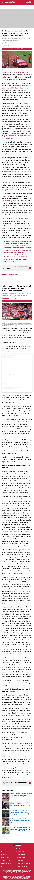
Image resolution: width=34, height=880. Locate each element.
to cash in (13, 775)
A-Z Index (4, 866)
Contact (3, 852)
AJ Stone (6, 298)
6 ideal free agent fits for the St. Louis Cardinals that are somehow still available (17, 246)
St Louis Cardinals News (12, 274)
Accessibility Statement (23, 863)
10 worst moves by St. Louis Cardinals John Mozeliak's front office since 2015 (17, 251)
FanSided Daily (20, 855)
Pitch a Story (5, 857)
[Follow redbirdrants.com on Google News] (30, 268)
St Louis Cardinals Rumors (12, 838)
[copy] (11, 46)
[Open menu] (2, 2)
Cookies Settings (21, 866)
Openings (19, 849)
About (3, 849)
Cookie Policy (20, 860)
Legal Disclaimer (6, 863)
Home (3, 274)
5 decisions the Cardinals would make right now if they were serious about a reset (17, 242)
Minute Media (9, 870)
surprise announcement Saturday (14, 72)
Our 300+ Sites (20, 852)
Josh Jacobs (6, 43)
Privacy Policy (20, 857)
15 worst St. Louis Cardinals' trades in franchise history (15, 260)
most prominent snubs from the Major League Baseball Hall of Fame (16, 88)
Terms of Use (5, 860)
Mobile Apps (5, 855)
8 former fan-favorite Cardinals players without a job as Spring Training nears (16, 255)
